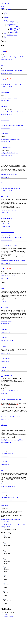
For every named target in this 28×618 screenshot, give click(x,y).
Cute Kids (3, 346)
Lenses (16, 524)
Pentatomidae (4, 307)
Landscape (22, 260)
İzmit (15, 519)
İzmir (21, 440)
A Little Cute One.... (6, 358)
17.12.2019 (7, 370)
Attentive (17, 111)
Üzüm (12, 440)
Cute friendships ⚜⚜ (6, 147)
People (2, 521)
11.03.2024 (6, 177)
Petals (11, 416)
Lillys (6, 416)
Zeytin (5, 440)
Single (4, 275)
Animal (8, 57)
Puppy (2, 57)
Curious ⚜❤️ (4, 51)
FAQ (2, 526)
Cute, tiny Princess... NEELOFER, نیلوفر (11, 399)
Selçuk (18, 440)
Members (20, 524)
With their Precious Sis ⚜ (7, 218)
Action (4, 223)
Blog (5, 33)
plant (2, 210)
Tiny (8, 275)
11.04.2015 (12, 486)
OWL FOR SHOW (5, 161)
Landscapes (3, 442)
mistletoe (5, 210)
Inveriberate (15, 125)
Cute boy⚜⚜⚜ (4, 133)
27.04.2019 (7, 361)
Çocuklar (8, 519)
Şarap (15, 440)
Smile (4, 453)
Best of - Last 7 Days (15, 26)
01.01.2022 (7, 419)
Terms (4, 526)
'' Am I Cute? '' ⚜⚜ (6, 106)
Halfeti (2, 288)
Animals (3, 128)
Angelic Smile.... (5, 448)
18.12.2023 (9, 240)
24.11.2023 (7, 263)
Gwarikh (3, 260)
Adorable (19, 57)
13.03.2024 (9, 155)
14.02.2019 (6, 521)
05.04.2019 (7, 332)
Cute (5, 57)
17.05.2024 (7, 128)
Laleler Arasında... (5, 505)
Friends (5, 111)
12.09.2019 (11, 340)
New (5, 16)
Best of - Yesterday (14, 32)
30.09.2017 (6, 456)
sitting (9, 174)
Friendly (13, 153)
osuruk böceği (4, 321)
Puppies (5, 153)
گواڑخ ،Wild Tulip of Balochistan (9, 245)
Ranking (8, 524)
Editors (24, 524)
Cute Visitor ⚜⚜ (5, 92)
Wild (10, 260)
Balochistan (16, 260)
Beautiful (15, 98)
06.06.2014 (6, 323)
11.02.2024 (9, 191)
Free (18, 275)
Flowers (2, 263)
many (15, 210)
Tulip (12, 260)
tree (12, 210)
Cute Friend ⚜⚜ (5, 120)
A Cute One (4, 329)
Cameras (12, 524)
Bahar (11, 519)
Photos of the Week (11, 24)
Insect (10, 125)
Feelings (9, 223)
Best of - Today (13, 31)
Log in (2, 6)
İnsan (4, 519)
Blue (9, 416)
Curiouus (24, 57)
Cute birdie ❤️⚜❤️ (6, 269)
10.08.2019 (7, 464)
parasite (9, 210)
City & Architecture (5, 486)
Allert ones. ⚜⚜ (5, 183)
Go (4, 36)
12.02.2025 (9, 86)
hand (12, 174)
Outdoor (9, 153)
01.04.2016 (7, 353)
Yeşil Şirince (4, 425)
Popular (5, 20)
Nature (12, 111)
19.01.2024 (7, 226)
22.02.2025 (9, 59)
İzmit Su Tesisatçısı (8, 616)
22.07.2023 (6, 278)
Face (15, 139)
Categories (6, 17)
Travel (2, 301)
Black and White (5, 340)
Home (5, 12)
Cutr (9, 139)
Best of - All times (14, 29)
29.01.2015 (6, 301)
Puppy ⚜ (3, 65)
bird (5, 174)
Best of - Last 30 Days (15, 28)
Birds (2, 100)
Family (2, 226)
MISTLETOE (4, 196)
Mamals (9, 111)
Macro (2, 323)
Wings (15, 275)
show (15, 174)
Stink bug (10, 321)
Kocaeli (18, 519)
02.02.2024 (6, 212)
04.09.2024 (9, 114)
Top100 (8, 25)
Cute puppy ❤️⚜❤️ (6, 79)
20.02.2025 (9, 73)
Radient (11, 453)
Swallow (3, 98)
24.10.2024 (6, 100)
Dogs (2, 111)
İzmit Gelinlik (7, 614)
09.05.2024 (7, 141)
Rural (8, 98)
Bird (6, 98)
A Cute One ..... (4, 367)
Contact (8, 526)
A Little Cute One (5, 461)
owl (7, 174)
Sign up (2, 8)
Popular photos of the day (13, 22)
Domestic (17, 188)
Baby (2, 139)
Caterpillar (3, 125)
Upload (5, 37)
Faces (16, 223)
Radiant (18, 139)
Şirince (2, 440)
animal (2, 174)
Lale (2, 519)
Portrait (12, 139)
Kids (2, 153)
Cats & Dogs (4, 59)
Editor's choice (10, 21)
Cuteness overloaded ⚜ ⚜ (7, 232)
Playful (15, 57)
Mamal (12, 57)
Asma (8, 440)
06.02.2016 (9, 442)
